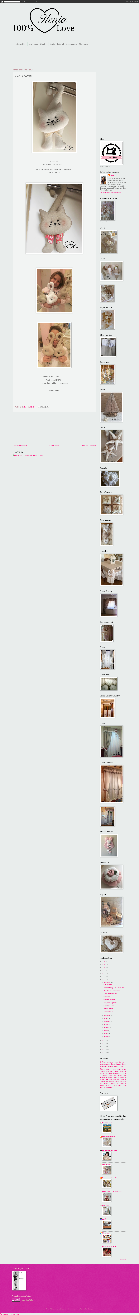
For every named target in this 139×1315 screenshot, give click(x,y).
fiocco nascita (118, 1073)
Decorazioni (122, 1071)
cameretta (107, 1064)
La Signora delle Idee (109, 1150)
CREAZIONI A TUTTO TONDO (112, 1192)
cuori (101, 1071)
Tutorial (102, 1087)
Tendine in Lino (108, 1009)
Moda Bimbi (116, 1079)
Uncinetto (109, 1087)
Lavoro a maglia (114, 1077)
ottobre (106, 1018)
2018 (104, 974)
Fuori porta (112, 1075)
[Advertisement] (54, 428)
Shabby (105, 1083)
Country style (106, 1164)
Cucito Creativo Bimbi (118, 1069)
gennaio (106, 1036)
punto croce (104, 1081)
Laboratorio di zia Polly (110, 1178)
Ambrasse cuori (108, 1012)
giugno (106, 1024)
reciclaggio (111, 1081)
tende (120, 1085)
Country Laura (107, 1123)
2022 (104, 962)
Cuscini (106, 1071)
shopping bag (113, 1083)
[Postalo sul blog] (41, 407)
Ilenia (112, 175)
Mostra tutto (123, 1259)
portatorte (123, 1079)
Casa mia (114, 1064)
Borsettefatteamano (108, 1136)
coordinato (103, 1067)
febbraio (106, 1033)
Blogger (90, 1309)
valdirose (105, 1205)
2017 (104, 977)
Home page (54, 446)
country (110, 1067)
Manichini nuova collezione (111, 991)
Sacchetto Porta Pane (110, 994)
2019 (104, 971)
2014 (104, 1043)
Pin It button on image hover (9, 1314)
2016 (104, 980)
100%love (103, 1062)
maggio (106, 1027)
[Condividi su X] (43, 407)
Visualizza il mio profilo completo (110, 192)
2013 (104, 1046)
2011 (104, 1052)
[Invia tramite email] (39, 407)
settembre (107, 1021)
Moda (110, 1079)
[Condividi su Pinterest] (48, 407)
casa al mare (122, 1064)
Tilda (124, 1085)
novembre (107, 1015)
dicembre (107, 982)
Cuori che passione (109, 1000)
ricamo (117, 1081)
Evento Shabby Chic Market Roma (114, 988)
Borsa (101, 1064)
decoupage (103, 1073)
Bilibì (104, 1219)
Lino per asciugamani (110, 1003)
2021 (104, 965)
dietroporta (110, 1073)
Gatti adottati (107, 985)
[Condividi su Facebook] (46, 407)
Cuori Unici (106, 997)
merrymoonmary (74, 1309)
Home (120, 1075)
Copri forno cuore (108, 1006)
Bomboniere (122, 1062)
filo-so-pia (105, 1233)
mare (106, 1079)
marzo (106, 1030)
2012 (104, 1049)
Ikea (125, 1075)
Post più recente (20, 446)
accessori (110, 1062)
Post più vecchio (88, 446)
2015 (104, 1040)
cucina (116, 1067)
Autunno (116, 1062)
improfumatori (104, 1077)
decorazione (114, 1071)
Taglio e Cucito (111, 1085)
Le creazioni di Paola (109, 1247)
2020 (104, 968)
